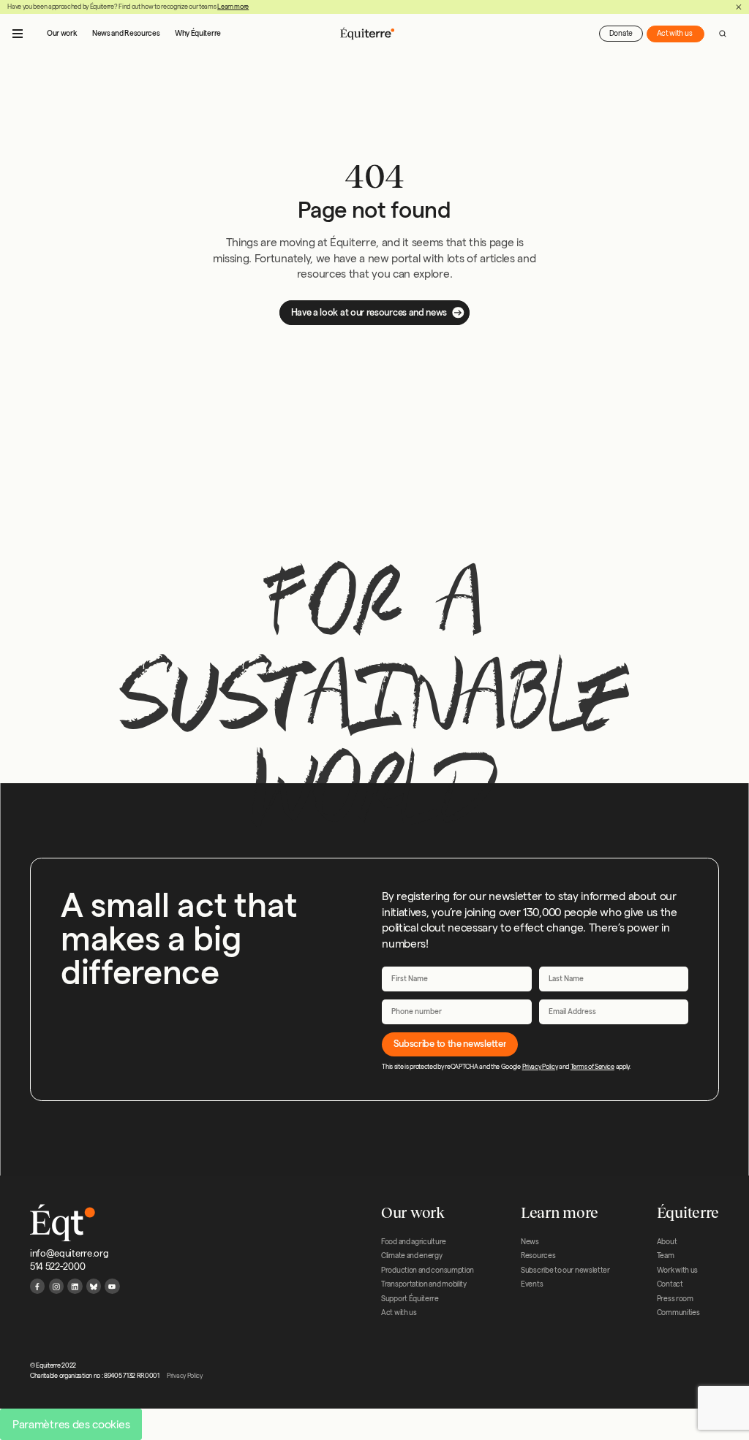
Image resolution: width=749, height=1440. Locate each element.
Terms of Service (592, 1066)
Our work (62, 33)
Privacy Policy (540, 1066)
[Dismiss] (739, 7)
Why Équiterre (198, 33)
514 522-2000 (57, 1266)
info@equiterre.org (69, 1253)
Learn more (233, 6)
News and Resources (125, 33)
